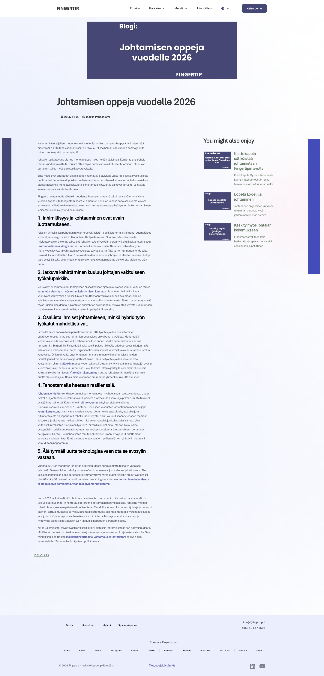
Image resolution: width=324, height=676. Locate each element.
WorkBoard (225, 650)
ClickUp (151, 650)
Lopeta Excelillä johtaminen (248, 197)
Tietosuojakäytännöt (162, 665)
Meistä (107, 625)
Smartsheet (205, 650)
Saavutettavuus (127, 625)
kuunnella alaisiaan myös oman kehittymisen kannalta (72, 291)
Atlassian (168, 650)
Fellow (259, 650)
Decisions (186, 650)
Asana (97, 650)
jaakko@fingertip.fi (78, 537)
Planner (82, 650)
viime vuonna (89, 402)
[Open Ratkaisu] (163, 8)
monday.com (116, 650)
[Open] (228, 8)
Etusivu (69, 625)
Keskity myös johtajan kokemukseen (253, 228)
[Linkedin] (253, 666)
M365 (67, 650)
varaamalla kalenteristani (110, 537)
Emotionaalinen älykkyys (53, 246)
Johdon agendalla (49, 393)
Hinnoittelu (88, 625)
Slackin (67, 363)
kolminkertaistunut (50, 411)
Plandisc (134, 650)
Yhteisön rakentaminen (84, 372)
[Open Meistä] (186, 8)
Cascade (243, 650)
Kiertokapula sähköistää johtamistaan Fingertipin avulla (249, 161)
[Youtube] (262, 666)
